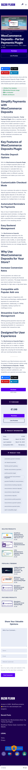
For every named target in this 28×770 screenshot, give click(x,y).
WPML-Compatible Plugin (11, 509)
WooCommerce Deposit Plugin (12, 492)
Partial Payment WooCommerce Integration (12, 477)
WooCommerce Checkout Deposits (13, 488)
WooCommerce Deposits (11, 495)
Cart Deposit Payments (10, 462)
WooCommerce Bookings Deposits (13, 485)
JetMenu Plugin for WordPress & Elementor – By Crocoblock (19, 570)
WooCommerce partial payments (13, 499)
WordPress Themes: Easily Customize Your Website (13, 726)
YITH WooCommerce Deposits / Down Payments (18, 553)
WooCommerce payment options (13, 502)
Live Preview (14, 56)
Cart (25, 768)
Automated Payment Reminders (12, 458)
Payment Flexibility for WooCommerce (14, 481)
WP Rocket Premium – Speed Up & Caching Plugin (19, 579)
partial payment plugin (10, 473)
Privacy (3, 740)
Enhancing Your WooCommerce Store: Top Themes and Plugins (13, 721)
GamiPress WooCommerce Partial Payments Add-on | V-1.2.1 (19, 535)
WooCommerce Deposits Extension (19, 543)
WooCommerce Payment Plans (12, 506)
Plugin (3, 45)
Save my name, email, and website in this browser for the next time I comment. (13, 669)
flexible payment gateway (11, 466)
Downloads (7, 31)
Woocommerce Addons (12, 45)
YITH (20, 45)
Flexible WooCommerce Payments (13, 469)
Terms (3, 738)
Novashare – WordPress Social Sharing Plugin (19, 587)
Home (2, 31)
